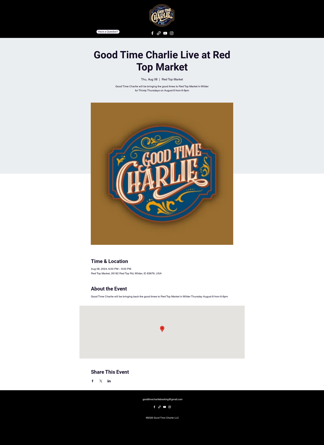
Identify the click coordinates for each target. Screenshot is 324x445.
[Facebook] (152, 33)
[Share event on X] (100, 381)
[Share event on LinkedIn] (109, 381)
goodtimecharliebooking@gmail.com (163, 399)
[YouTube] (165, 33)
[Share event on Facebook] (92, 381)
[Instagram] (171, 33)
